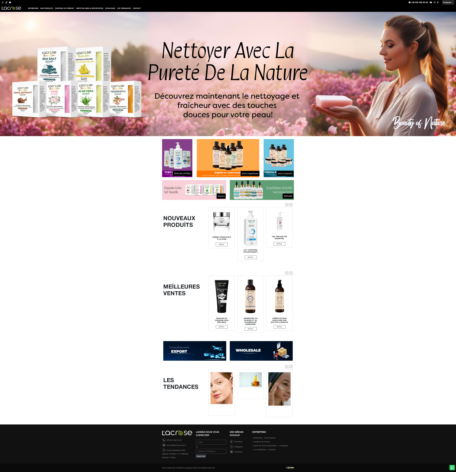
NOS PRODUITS (46, 8)
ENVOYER (201, 456)
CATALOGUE (110, 8)
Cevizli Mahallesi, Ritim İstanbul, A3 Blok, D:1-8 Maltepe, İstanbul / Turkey (175, 453)
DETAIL (250, 257)
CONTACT (137, 8)
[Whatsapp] (452, 467)
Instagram (238, 447)
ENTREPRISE (33, 8)
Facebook (238, 442)
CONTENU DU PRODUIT (64, 8)
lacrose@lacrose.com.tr (176, 445)
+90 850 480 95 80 (419, 2)
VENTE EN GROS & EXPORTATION (89, 8)
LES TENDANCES (124, 8)
